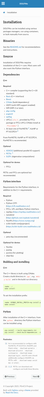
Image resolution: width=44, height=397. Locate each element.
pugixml (9, 114)
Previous (10, 377)
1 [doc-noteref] (12, 153)
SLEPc (8, 157)
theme (27, 390)
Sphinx (15, 390)
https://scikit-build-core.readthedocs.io (23, 227)
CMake (9, 102)
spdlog (9, 117)
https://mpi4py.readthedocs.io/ (26, 212)
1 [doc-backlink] (6, 343)
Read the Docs (12, 393)
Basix (8, 96)
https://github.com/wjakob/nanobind (22, 218)
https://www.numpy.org (23, 221)
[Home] (4, 12)
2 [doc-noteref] (28, 128)
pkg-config (10, 111)
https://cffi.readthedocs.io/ (18, 206)
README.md (15, 47)
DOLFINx (24, 4)
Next (35, 377)
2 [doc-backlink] (10, 367)
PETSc (9, 154)
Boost (8, 99)
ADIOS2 (9, 151)
